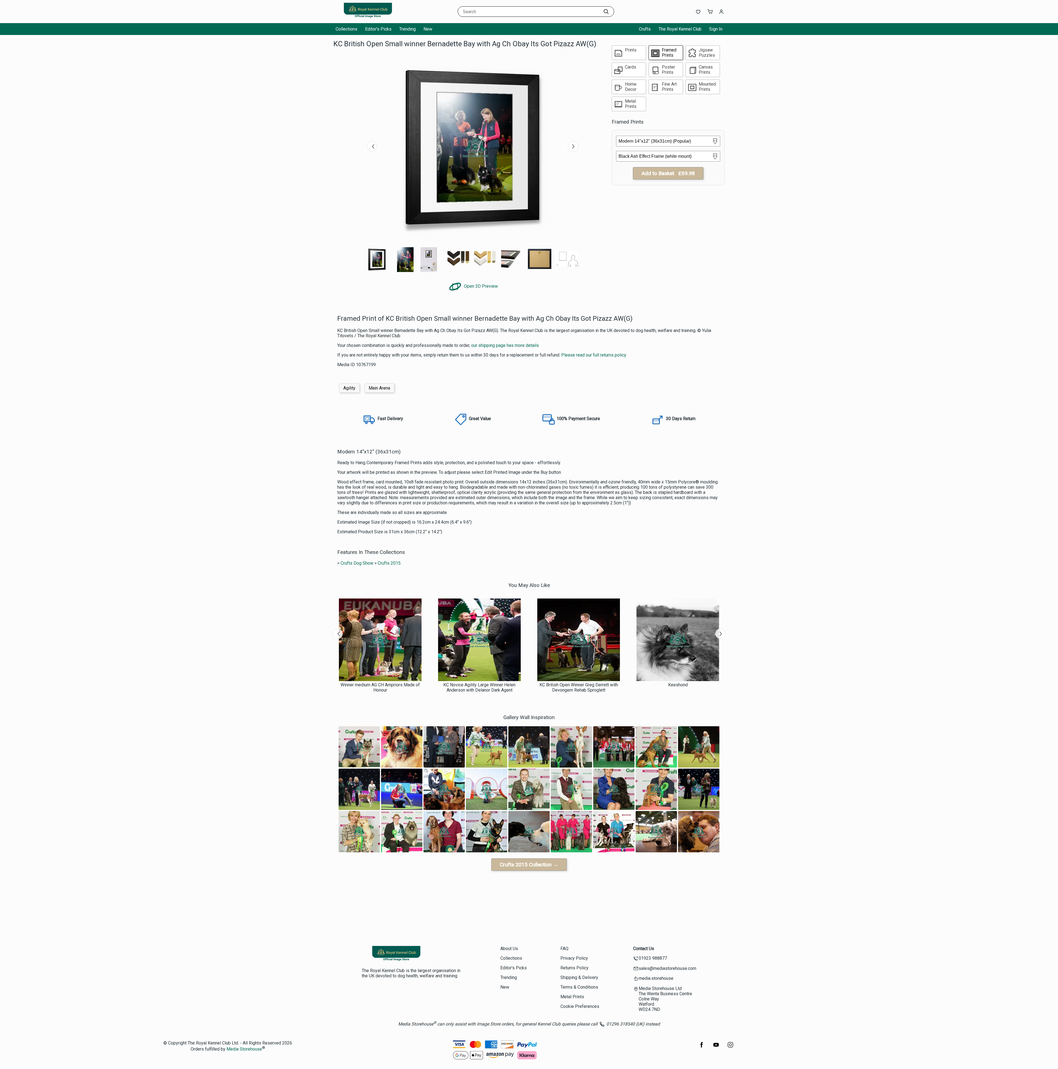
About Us (509, 948)
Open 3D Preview (480, 286)
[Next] (573, 146)
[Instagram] (730, 1047)
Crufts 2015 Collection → (529, 864)
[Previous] (372, 146)
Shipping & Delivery (579, 977)
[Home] (367, 17)
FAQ (564, 948)
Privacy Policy (574, 958)
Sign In (715, 29)
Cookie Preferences (579, 1006)
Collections (346, 29)
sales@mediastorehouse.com (667, 968)
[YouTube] (716, 1047)
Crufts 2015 (389, 563)
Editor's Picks (378, 29)
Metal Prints (572, 996)
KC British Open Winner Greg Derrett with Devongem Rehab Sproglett (578, 687)
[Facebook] (701, 1047)
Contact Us (643, 948)
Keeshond (678, 684)
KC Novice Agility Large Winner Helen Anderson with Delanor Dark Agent (479, 687)
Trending (407, 29)
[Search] (606, 11)
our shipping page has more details (505, 345)
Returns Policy (574, 967)
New (427, 29)
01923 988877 (653, 958)
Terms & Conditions (579, 987)
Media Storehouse (244, 1049)
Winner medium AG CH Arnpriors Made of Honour (380, 687)
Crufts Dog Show (357, 563)
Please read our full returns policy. (594, 355)
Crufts (645, 29)
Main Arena (379, 388)
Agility (349, 388)
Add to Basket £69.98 (668, 173)
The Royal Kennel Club (679, 29)
